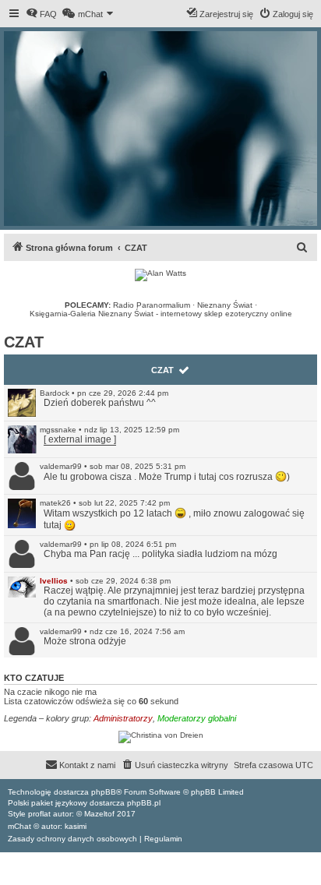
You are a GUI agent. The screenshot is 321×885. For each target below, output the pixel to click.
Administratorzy (123, 718)
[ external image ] (80, 439)
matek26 (55, 503)
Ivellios (54, 580)
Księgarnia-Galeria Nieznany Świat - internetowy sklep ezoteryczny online (161, 313)
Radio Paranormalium (151, 305)
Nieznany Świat (224, 305)
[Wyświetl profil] (22, 403)
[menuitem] (41, 14)
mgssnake (58, 429)
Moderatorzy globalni (196, 718)
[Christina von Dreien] (160, 737)
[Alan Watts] (160, 275)
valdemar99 (61, 466)
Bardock (54, 393)
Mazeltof (99, 813)
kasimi (75, 826)
